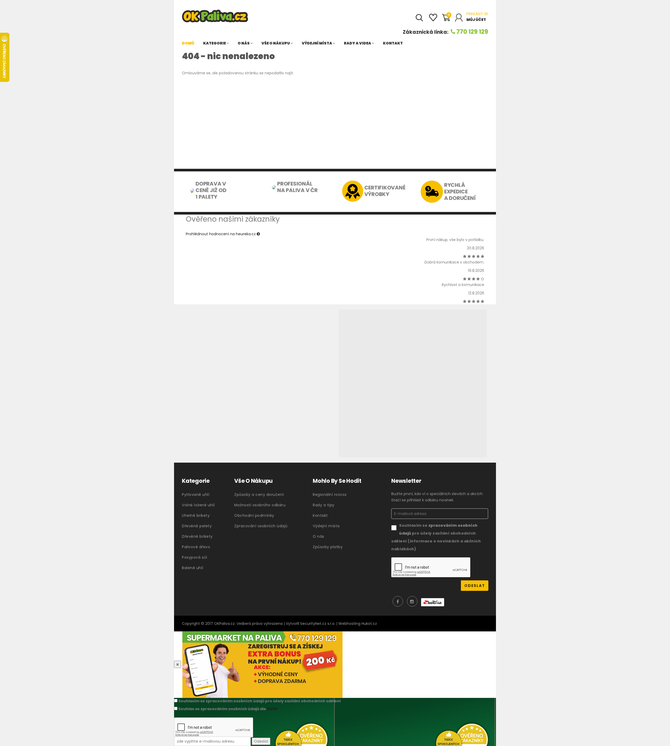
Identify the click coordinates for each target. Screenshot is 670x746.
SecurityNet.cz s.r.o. (317, 623)
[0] (446, 19)
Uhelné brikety (196, 515)
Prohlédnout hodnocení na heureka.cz (221, 234)
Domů (188, 43)
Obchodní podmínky (254, 515)
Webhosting (349, 623)
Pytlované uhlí (195, 494)
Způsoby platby (328, 546)
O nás (244, 43)
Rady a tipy (323, 505)
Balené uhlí (192, 567)
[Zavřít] (177, 664)
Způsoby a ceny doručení (259, 494)
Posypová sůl (194, 557)
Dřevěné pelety (197, 526)
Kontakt (393, 43)
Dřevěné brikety (197, 536)
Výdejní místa (317, 43)
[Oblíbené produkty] (433, 19)
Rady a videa (358, 43)
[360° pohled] (413, 383)
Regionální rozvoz (330, 494)
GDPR (272, 708)
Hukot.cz (369, 623)
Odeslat (261, 741)
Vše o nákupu (276, 43)
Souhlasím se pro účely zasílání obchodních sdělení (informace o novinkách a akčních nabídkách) (436, 537)
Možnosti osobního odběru (260, 505)
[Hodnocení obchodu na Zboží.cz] (432, 602)
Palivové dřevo (196, 546)
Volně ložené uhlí (198, 505)
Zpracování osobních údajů (261, 526)
